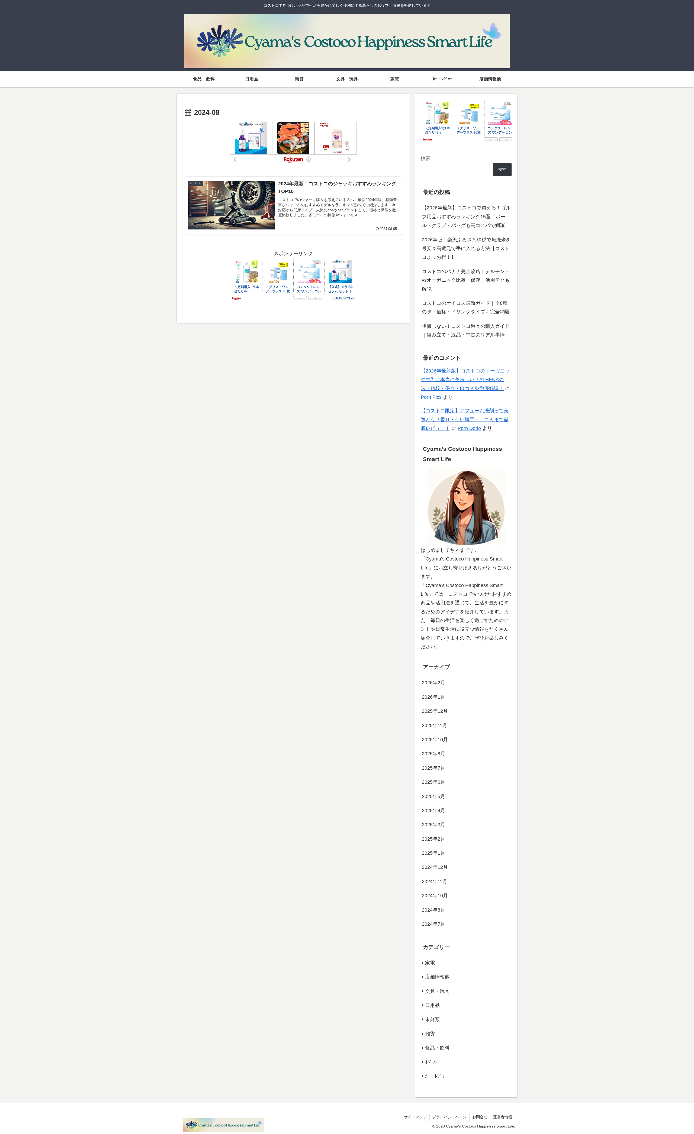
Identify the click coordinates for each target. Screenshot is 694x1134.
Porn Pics (431, 397)
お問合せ (479, 1117)
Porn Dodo (469, 428)
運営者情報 (502, 1117)
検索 (425, 158)
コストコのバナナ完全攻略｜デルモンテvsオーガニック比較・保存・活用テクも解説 (466, 280)
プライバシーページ (449, 1117)
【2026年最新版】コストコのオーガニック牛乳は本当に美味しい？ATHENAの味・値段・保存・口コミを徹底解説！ (465, 379)
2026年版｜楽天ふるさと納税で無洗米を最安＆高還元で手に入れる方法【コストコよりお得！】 (466, 248)
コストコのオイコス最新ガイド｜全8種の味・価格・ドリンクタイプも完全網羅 (466, 307)
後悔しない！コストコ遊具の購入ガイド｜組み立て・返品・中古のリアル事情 (466, 330)
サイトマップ (415, 1117)
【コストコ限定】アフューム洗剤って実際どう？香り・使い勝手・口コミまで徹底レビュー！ (465, 419)
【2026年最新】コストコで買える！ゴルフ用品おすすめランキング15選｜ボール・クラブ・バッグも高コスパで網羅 (466, 216)
